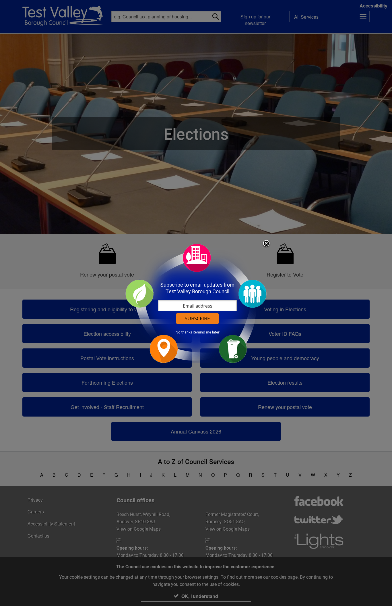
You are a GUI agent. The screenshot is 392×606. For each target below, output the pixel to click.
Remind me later (206, 332)
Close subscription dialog (266, 243)
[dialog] (196, 303)
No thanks (184, 332)
